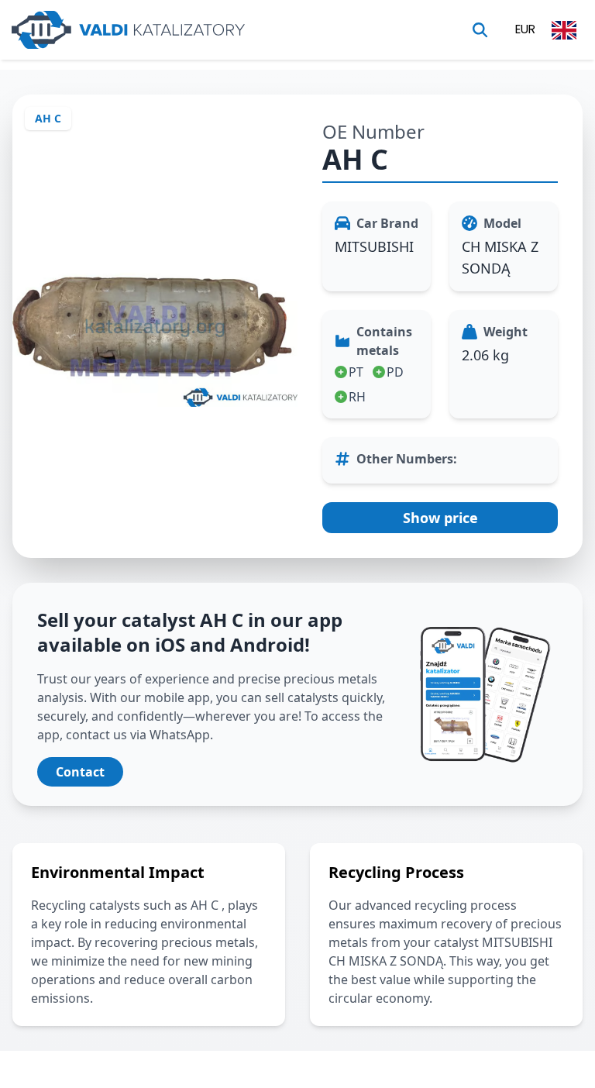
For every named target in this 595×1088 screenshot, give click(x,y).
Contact (80, 771)
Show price (440, 517)
